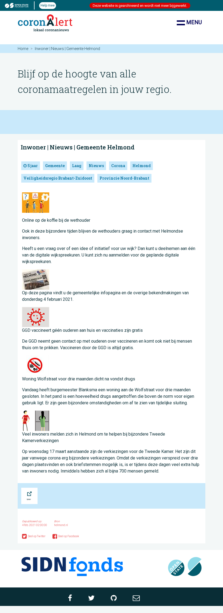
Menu (193, 22)
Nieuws (96, 165)
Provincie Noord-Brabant (124, 178)
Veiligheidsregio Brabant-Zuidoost (57, 178)
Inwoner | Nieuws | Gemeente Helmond (78, 147)
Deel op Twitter (37, 536)
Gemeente (55, 165)
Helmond (141, 165)
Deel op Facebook (68, 536)
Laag (76, 165)
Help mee (48, 5)
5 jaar (32, 165)
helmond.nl (61, 525)
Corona (118, 165)
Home (23, 48)
